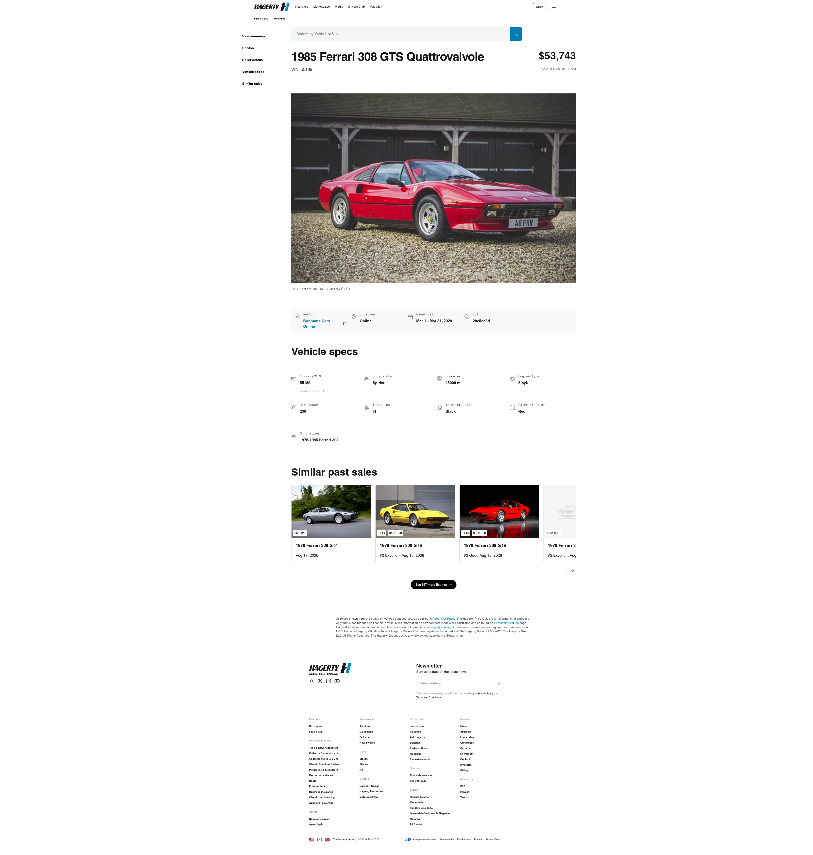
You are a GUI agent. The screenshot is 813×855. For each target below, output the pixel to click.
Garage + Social (369, 785)
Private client (317, 786)
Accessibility (447, 839)
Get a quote (316, 726)
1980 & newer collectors (323, 747)
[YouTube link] (337, 681)
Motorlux (415, 819)
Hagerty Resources (371, 791)
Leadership (467, 737)
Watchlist (279, 18)
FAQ (462, 786)
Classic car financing (322, 797)
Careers (465, 748)
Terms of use (493, 839)
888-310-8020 (418, 780)
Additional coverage (321, 802)
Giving (464, 770)
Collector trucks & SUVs (324, 758)
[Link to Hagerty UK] (327, 839)
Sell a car (365, 737)
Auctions (364, 726)
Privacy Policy (485, 693)
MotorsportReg (368, 796)
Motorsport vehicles (321, 775)
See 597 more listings (431, 584)
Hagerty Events (419, 796)
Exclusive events (420, 759)
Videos (363, 758)
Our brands (467, 742)
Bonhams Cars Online (316, 324)
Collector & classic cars (323, 753)
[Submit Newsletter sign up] (498, 683)
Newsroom (466, 753)
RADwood (416, 824)
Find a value (261, 18)
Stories (363, 764)
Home (463, 726)
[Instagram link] (328, 681)
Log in (539, 6)
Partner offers (418, 748)
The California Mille (421, 807)
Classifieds (366, 731)
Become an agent (319, 819)
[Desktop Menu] (554, 7)
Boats (312, 780)
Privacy (465, 791)
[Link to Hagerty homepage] (330, 669)
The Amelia (416, 802)
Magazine (415, 753)
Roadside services (421, 775)
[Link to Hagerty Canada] (319, 839)
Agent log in (316, 824)
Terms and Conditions (428, 697)
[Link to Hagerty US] (311, 839)
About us (465, 731)
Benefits (415, 742)
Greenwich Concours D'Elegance (430, 813)
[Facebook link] (311, 681)
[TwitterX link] (320, 681)
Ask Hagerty (417, 737)
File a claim (316, 731)
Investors (466, 764)
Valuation (415, 731)
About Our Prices (444, 618)
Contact (465, 759)
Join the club (417, 726)
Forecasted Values (506, 623)
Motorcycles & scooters (323, 769)
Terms (464, 797)
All (361, 769)
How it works (367, 742)
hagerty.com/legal (442, 627)
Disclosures (464, 839)
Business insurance (321, 791)
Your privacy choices (424, 839)
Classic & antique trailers (324, 764)
